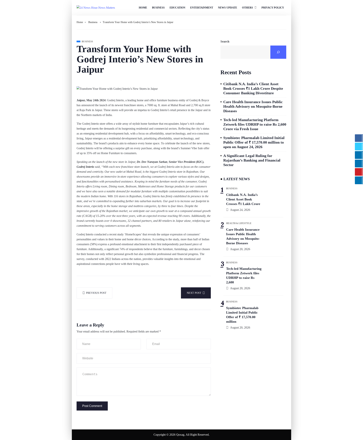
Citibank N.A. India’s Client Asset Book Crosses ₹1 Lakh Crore (243, 199)
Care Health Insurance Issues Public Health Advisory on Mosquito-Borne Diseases (253, 106)
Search (224, 41)
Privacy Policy (272, 7)
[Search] (278, 52)
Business (158, 7)
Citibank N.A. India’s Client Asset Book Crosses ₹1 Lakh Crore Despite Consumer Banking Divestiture (253, 88)
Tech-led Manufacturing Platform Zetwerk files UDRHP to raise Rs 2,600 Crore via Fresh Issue (254, 124)
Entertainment (201, 7)
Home (143, 7)
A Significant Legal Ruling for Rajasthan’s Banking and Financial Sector (251, 160)
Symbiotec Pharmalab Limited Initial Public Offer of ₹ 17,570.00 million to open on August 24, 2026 (254, 142)
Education (177, 7)
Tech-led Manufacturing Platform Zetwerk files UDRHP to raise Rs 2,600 (243, 275)
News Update (227, 7)
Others (247, 7)
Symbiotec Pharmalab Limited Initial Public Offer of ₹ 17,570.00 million (242, 314)
